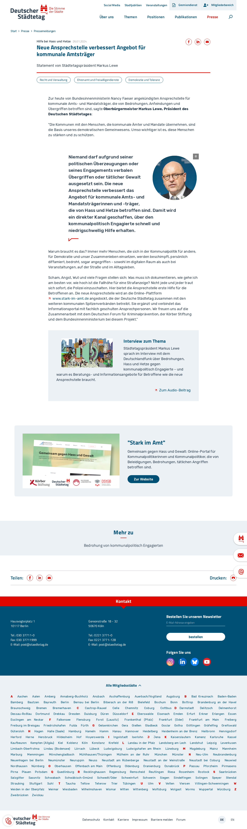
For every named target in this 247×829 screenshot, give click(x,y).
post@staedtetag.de (34, 644)
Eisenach (163, 714)
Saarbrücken (227, 772)
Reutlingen (156, 772)
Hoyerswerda (95, 737)
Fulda (73, 725)
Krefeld (113, 743)
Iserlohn (137, 737)
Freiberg (230, 719)
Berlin (65, 702)
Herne (30, 737)
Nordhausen (19, 766)
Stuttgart (35, 783)
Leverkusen (228, 743)
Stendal (231, 777)
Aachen (22, 696)
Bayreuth (50, 702)
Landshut (196, 743)
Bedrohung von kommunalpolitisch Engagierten (123, 545)
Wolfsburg (159, 789)
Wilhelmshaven (91, 789)
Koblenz (72, 743)
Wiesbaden (70, 789)
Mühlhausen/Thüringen (95, 754)
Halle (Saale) (55, 731)
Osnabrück (171, 766)
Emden (178, 714)
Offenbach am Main (89, 766)
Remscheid (137, 772)
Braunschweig (20, 708)
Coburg (149, 708)
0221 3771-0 (103, 635)
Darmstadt (186, 708)
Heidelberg (150, 731)
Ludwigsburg (113, 748)
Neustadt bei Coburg (204, 760)
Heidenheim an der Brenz (179, 731)
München (161, 754)
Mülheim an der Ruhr (133, 754)
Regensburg (117, 772)
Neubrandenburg (224, 754)
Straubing (17, 783)
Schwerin (149, 777)
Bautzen (33, 702)
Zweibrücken (19, 795)
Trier (114, 783)
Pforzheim (210, 766)
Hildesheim (64, 737)
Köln (85, 743)
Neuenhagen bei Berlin (27, 760)
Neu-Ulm (202, 754)
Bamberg (17, 702)
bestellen (196, 636)
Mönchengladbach (61, 754)
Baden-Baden (227, 696)
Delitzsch (206, 708)
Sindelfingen (182, 777)
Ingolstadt (120, 737)
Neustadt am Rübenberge (120, 760)
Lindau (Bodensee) (57, 748)
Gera (125, 725)
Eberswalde (145, 714)
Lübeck (95, 748)
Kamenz (200, 737)
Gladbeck (151, 725)
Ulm (151, 783)
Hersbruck (45, 737)
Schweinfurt (129, 777)
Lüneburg (171, 748)
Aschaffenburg (119, 696)
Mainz (214, 748)
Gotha (178, 725)
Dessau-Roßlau (21, 714)
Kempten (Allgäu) (42, 743)
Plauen (26, 772)
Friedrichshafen (55, 725)
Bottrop (187, 702)
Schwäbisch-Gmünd (79, 777)
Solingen (201, 777)
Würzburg (223, 789)
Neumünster (56, 760)
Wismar (111, 789)
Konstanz (98, 743)
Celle (116, 708)
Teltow (85, 783)
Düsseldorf (120, 714)
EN (232, 819)
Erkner (203, 714)
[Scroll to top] (232, 596)
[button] (107, 17)
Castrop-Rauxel (96, 708)
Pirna (14, 772)
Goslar (166, 725)
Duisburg (90, 714)
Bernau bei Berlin (87, 702)
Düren (105, 714)
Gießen (136, 725)
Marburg (16, 754)
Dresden (74, 714)
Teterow (100, 783)
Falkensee (64, 719)
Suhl (50, 783)
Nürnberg (37, 766)
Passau (194, 766)
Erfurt (191, 714)
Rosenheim (186, 772)
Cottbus (166, 708)
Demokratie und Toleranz (144, 80)
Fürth (85, 725)
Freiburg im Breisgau (25, 725)
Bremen (41, 708)
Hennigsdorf (227, 731)
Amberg (50, 696)
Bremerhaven (62, 708)
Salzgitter (17, 777)
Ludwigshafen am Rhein (143, 748)
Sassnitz (34, 777)
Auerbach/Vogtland (148, 696)
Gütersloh (17, 731)
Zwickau (37, 795)
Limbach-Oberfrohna (25, 748)
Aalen (36, 696)
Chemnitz (131, 708)
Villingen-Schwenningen (212, 783)
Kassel (232, 737)
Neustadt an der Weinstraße (164, 760)
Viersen (184, 783)
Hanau (117, 731)
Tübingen (129, 783)
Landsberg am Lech (172, 743)
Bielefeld (144, 702)
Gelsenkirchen (108, 725)
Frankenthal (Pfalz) (138, 719)
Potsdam (41, 772)
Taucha (70, 783)
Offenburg (114, 766)
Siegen (164, 777)
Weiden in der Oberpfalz (28, 789)
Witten (124, 789)
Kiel (60, 743)
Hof (79, 737)
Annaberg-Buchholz (74, 696)
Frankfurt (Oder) (171, 719)
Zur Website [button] (143, 479)
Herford (16, 737)
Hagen (38, 731)
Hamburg (75, 731)
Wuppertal (206, 789)
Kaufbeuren (19, 743)
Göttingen (193, 725)
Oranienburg (151, 766)
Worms (190, 789)
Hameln (90, 731)
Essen (232, 714)
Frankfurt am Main (204, 719)
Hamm (104, 731)
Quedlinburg (65, 772)
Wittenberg (140, 789)
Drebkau (59, 714)
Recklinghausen (95, 772)
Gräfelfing (211, 725)
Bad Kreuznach (202, 696)
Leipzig (212, 743)
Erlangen (218, 714)
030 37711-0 (25, 635)
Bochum (160, 702)
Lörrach (79, 748)
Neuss (93, 760)
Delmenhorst (227, 708)
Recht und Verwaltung (54, 80)
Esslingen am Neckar (27, 719)
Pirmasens (229, 766)
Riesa (171, 772)
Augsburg (173, 696)
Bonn (174, 702)
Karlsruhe (216, 737)
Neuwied (230, 760)
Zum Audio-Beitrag (175, 390)
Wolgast (175, 789)
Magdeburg (197, 748)
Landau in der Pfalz (141, 743)
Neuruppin (77, 760)
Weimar (53, 789)
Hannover (132, 731)
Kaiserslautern (181, 737)
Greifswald (229, 725)
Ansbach (99, 696)
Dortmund (42, 714)
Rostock (203, 772)
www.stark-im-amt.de (70, 298)
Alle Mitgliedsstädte (121, 685)
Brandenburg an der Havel (217, 702)
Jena (157, 737)
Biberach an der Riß (118, 702)
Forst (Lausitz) (107, 719)
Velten (170, 783)
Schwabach (53, 777)
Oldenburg (132, 766)
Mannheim (229, 748)
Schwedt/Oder (107, 777)
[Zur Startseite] (38, 12)
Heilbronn (208, 731)
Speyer (217, 777)
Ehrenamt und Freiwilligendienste (98, 80)
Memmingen (35, 754)
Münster (178, 754)
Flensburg (83, 719)
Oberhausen (63, 766)
